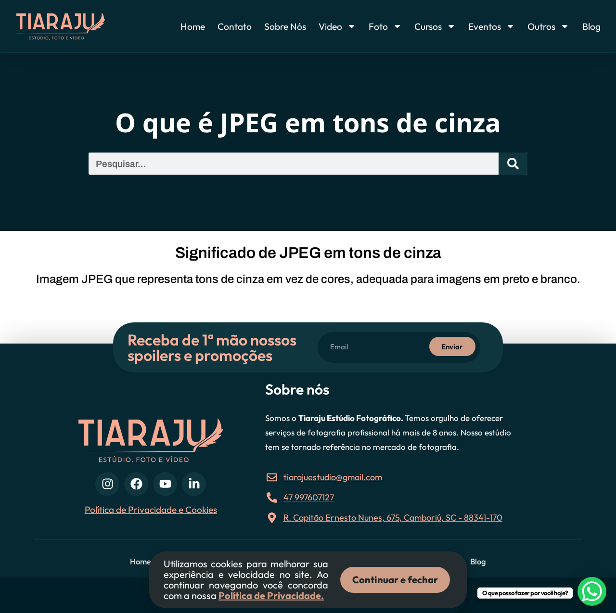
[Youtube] (165, 484)
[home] (76, 26)
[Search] (513, 164)
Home (192, 26)
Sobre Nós (285, 26)
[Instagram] (107, 484)
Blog (591, 26)
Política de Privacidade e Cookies (151, 509)
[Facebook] (136, 484)
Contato (235, 26)
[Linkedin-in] (194, 484)
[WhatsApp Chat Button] (592, 591)
